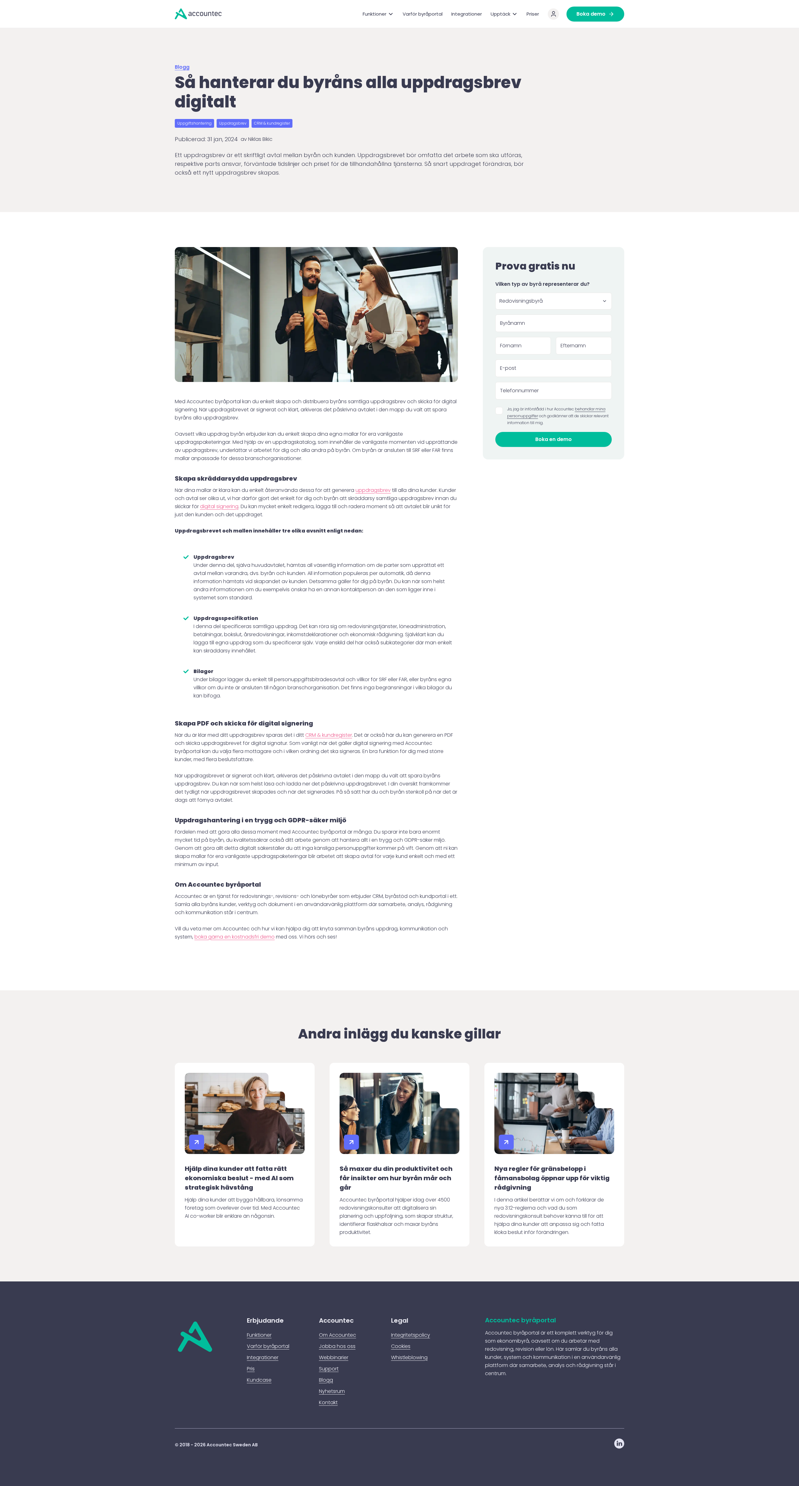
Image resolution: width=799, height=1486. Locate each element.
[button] (378, 14)
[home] (198, 14)
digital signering (219, 506)
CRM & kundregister (328, 735)
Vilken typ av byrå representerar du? (542, 284)
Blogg (182, 68)
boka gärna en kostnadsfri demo (234, 936)
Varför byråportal (423, 14)
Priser (533, 14)
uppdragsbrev (373, 490)
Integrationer (466, 14)
